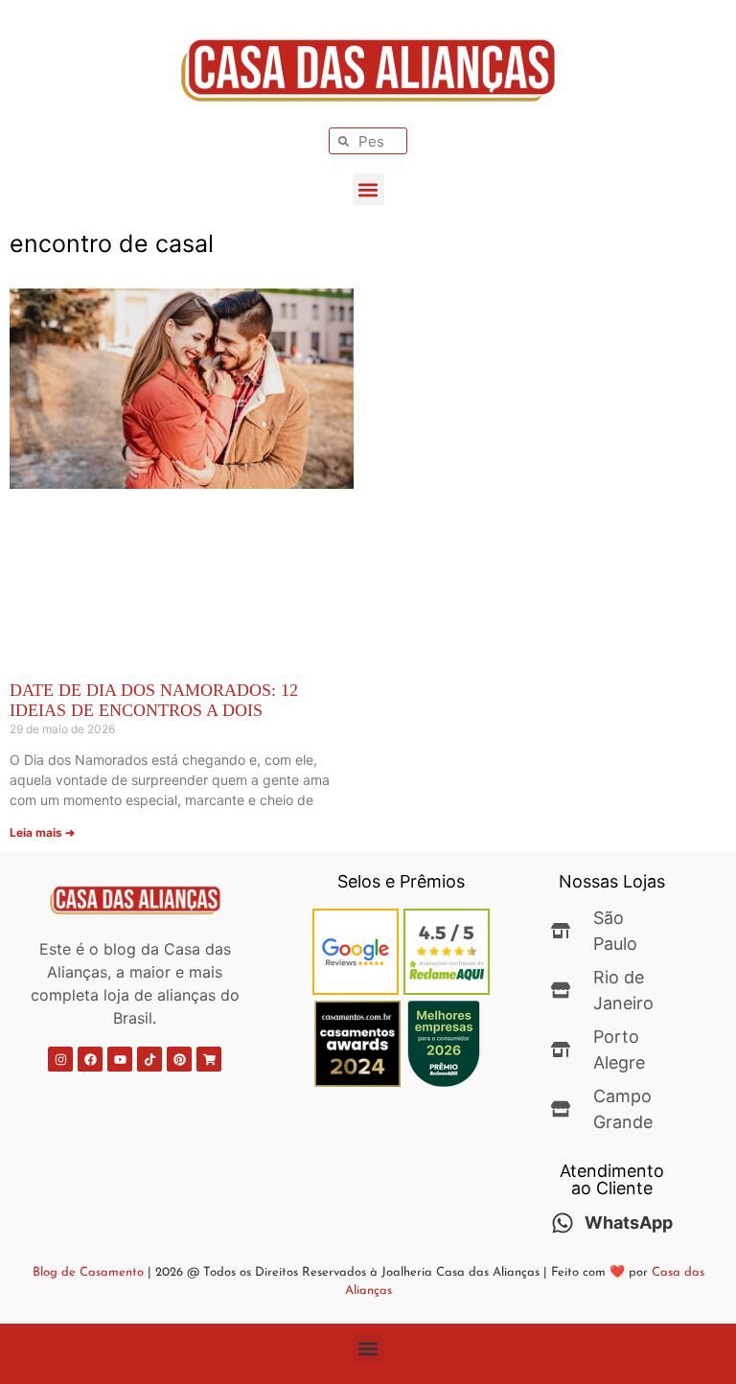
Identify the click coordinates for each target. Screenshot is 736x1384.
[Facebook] (90, 1059)
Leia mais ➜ (42, 832)
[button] (368, 189)
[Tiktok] (149, 1059)
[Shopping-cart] (208, 1059)
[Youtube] (119, 1059)
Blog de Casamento (88, 1272)
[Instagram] (60, 1059)
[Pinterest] (179, 1059)
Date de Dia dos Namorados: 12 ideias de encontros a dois (154, 700)
